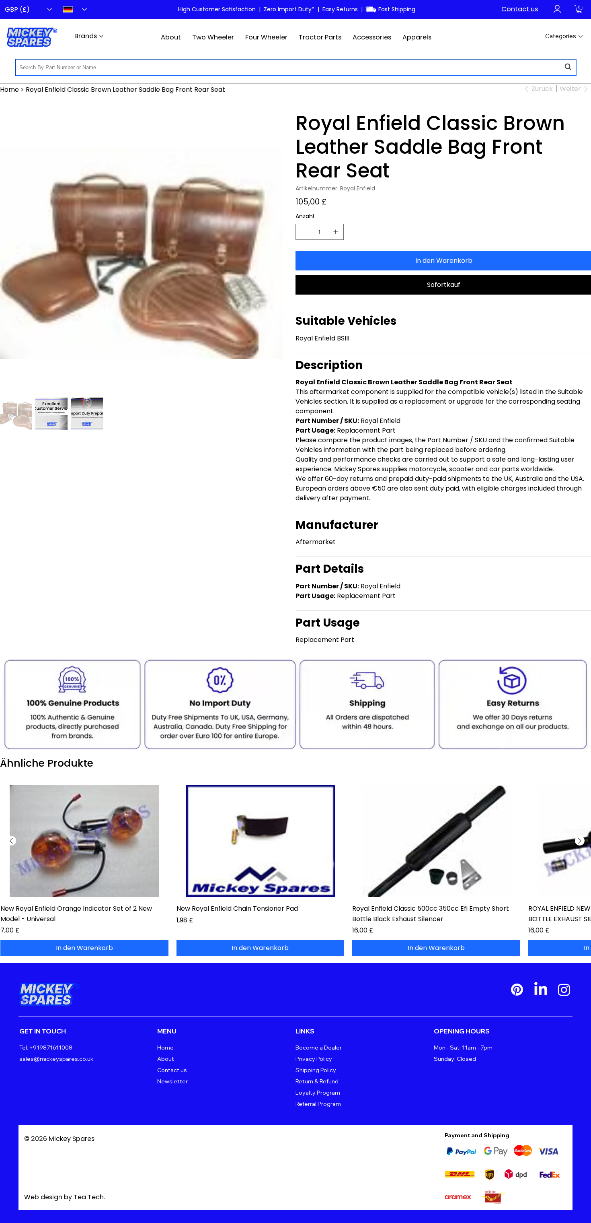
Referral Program (318, 1104)
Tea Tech (89, 1197)
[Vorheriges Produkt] (11, 841)
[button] (579, 9)
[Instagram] (564, 990)
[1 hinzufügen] (336, 232)
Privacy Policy (314, 1058)
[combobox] (296, 67)
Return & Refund (317, 1081)
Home (165, 1047)
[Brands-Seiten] (101, 36)
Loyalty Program (318, 1092)
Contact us (519, 9)
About (165, 1058)
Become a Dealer (319, 1047)
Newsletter (172, 1081)
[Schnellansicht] (84, 841)
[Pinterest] (517, 990)
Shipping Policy (316, 1070)
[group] (295, 871)
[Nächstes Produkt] (580, 841)
